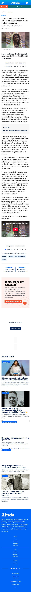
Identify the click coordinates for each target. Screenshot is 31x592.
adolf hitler (5, 392)
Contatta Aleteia (15, 584)
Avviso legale (15, 578)
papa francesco (6, 450)
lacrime (4, 256)
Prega (18, 7)
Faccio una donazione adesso (12, 301)
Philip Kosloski (18, 26)
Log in (20, 322)
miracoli (11, 256)
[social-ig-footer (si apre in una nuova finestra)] (19, 568)
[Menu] (6, 3)
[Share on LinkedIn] (17, 66)
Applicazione (15, 554)
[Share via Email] (23, 66)
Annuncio (15, 556)
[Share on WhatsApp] (25, 66)
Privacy (15, 587)
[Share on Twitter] (20, 66)
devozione (10, 12)
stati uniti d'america (20, 256)
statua (4, 259)
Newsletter (15, 552)
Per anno (15, 563)
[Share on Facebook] (15, 66)
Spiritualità (4, 12)
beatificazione (6, 362)
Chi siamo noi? (15, 576)
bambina (5, 476)
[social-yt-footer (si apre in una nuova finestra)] (11, 568)
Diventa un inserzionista (15, 581)
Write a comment (15, 328)
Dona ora (3, 7)
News (15, 539)
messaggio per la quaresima (9, 422)
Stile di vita (15, 541)
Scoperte (15, 545)
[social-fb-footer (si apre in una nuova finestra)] (14, 568)
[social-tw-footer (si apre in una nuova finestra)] (17, 568)
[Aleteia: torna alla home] (15, 2)
